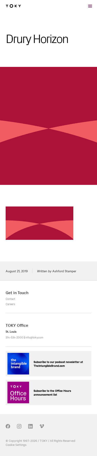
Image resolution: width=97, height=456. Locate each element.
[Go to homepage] (13, 6)
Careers (10, 304)
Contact (10, 299)
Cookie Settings (16, 444)
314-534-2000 (14, 337)
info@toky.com (34, 337)
